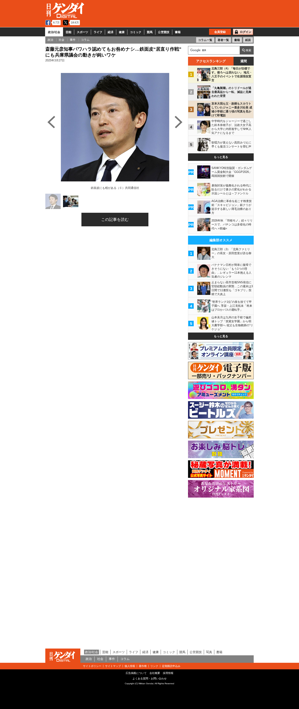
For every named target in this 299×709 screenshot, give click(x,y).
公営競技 (163, 32)
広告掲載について (136, 673)
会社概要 (155, 673)
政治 (89, 659)
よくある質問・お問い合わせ (149, 678)
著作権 (143, 666)
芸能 (68, 32)
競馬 (150, 32)
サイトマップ (113, 666)
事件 (112, 659)
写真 (209, 652)
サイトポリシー (92, 666)
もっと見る (221, 157)
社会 (100, 659)
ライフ (98, 32)
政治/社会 (54, 32)
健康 (122, 32)
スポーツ (82, 32)
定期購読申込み (171, 666)
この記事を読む (115, 219)
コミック (135, 32)
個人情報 (130, 666)
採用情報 (168, 673)
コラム (125, 659)
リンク (154, 666)
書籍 (178, 32)
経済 (110, 32)
